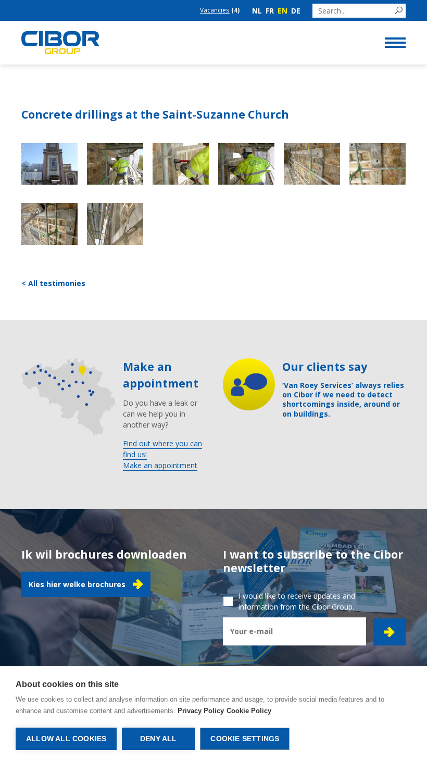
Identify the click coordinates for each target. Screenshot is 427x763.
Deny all (158, 739)
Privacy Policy (201, 711)
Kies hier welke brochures (77, 584)
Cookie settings (244, 739)
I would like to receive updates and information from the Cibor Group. (296, 601)
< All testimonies (53, 283)
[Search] (399, 10)
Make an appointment (160, 465)
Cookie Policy (249, 711)
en (282, 11)
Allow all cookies (66, 739)
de (295, 11)
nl (257, 11)
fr (270, 11)
